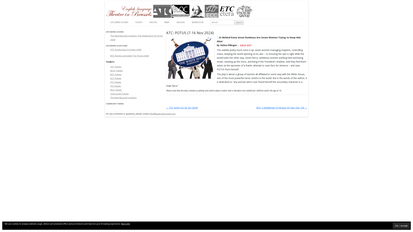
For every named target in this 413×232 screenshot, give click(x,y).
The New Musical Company (123, 97)
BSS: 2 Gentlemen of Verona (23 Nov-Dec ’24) (281, 107)
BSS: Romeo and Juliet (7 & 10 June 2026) (129, 55)
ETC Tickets (115, 82)
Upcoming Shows (119, 22)
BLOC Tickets (116, 70)
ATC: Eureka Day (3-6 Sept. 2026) (125, 49)
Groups (153, 22)
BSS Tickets (115, 74)
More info (125, 223)
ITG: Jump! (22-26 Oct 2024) (182, 107)
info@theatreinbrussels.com (163, 113)
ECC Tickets (115, 78)
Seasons (180, 22)
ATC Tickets (115, 66)
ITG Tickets (115, 86)
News (166, 22)
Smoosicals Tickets (119, 93)
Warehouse (197, 22)
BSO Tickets (116, 89)
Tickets (138, 22)
